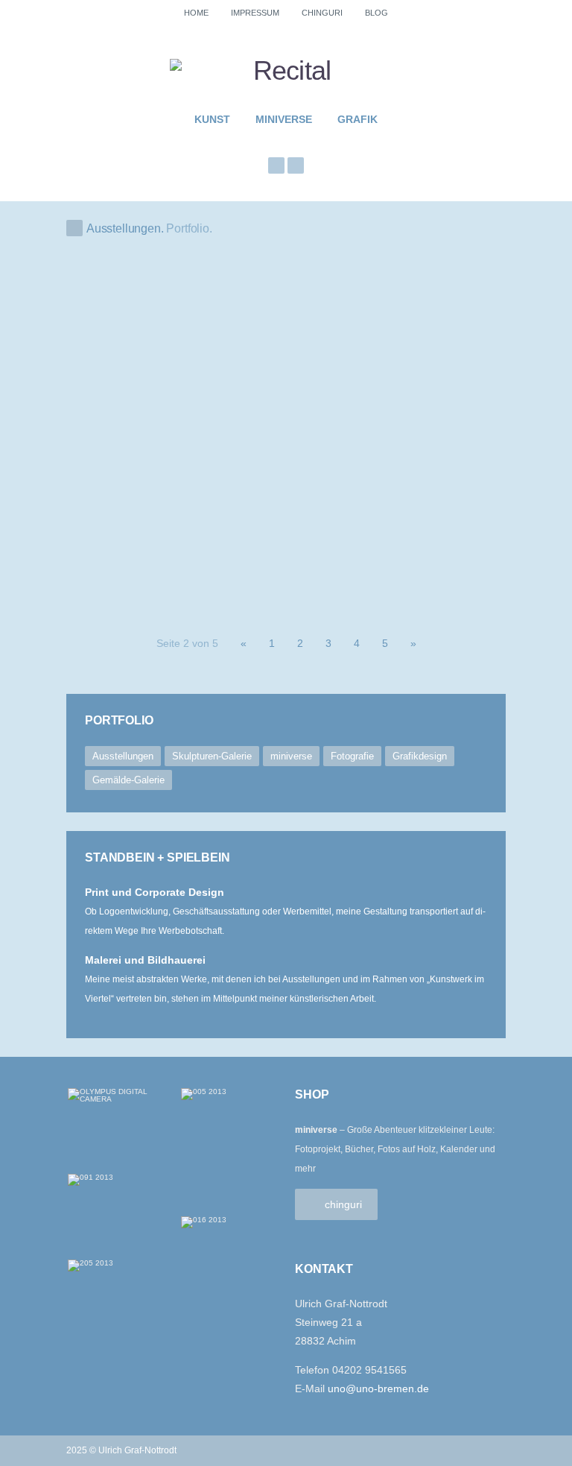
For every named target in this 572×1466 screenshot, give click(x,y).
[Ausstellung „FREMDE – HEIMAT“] (139, 545)
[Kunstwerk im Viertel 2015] (433, 444)
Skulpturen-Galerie (212, 756)
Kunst (212, 119)
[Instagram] (276, 165)
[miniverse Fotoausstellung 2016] (433, 342)
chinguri (322, 12)
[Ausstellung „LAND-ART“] (286, 545)
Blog (376, 12)
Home (196, 12)
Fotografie (352, 756)
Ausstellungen (122, 756)
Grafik (357, 119)
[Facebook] (295, 165)
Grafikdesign (420, 756)
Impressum (255, 12)
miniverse (283, 119)
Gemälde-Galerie (128, 780)
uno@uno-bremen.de (378, 1388)
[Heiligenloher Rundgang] (433, 545)
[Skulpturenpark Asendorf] (212, 393)
